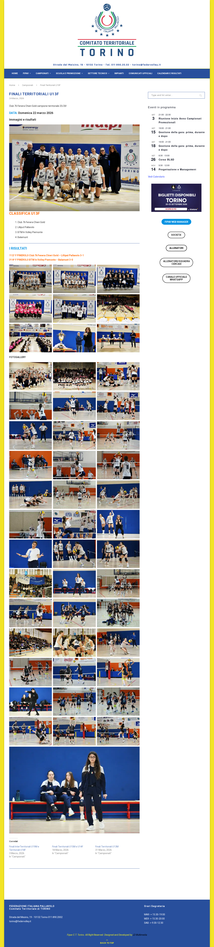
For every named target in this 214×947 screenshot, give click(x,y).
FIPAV (26, 73)
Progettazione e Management (177, 169)
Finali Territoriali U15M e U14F (67, 846)
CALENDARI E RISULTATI (169, 73)
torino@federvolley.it (20, 921)
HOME (15, 73)
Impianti (119, 73)
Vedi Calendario (156, 176)
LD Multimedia (140, 934)
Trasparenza (19, 83)
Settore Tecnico (97, 73)
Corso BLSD (166, 159)
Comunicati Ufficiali (140, 73)
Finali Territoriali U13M (107, 846)
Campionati (42, 73)
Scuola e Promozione (68, 73)
